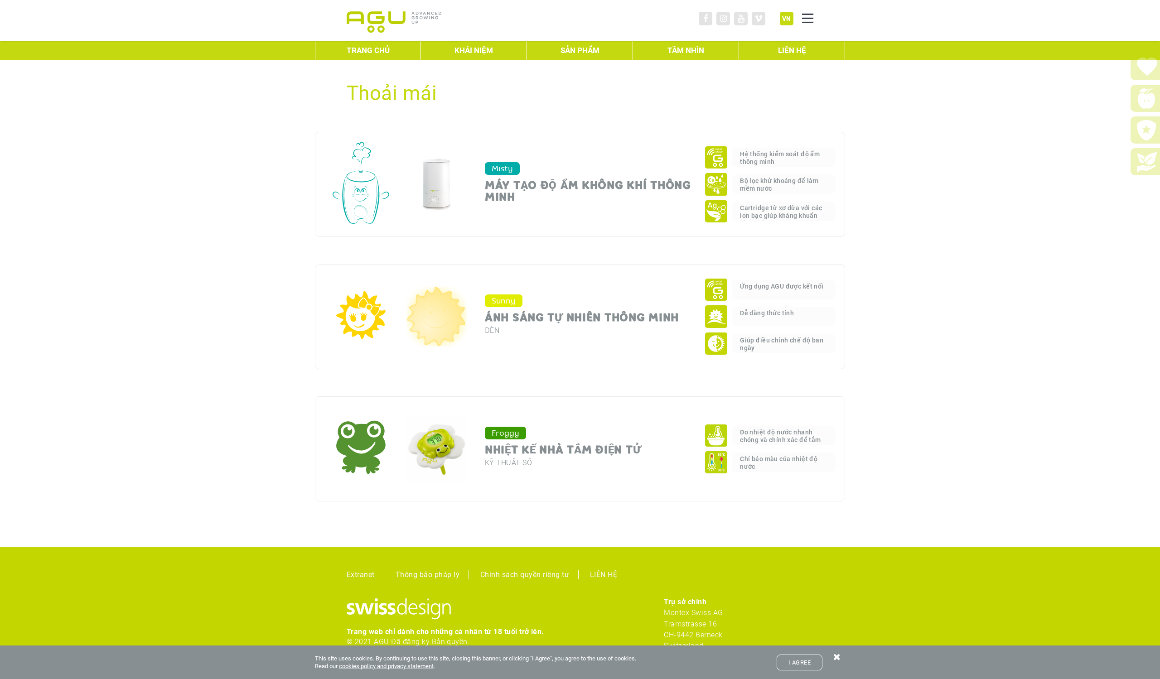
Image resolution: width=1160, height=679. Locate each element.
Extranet (361, 574)
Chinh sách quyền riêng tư (524, 574)
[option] (625, 184)
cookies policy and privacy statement (386, 666)
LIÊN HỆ (792, 50)
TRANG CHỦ (368, 50)
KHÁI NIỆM (473, 50)
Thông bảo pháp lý (427, 574)
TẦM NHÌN (685, 50)
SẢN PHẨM (580, 50)
